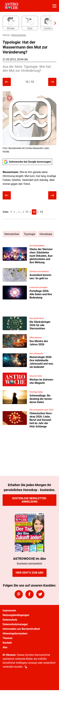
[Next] (53, 23)
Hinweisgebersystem (15, 633)
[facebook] (29, 594)
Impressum (9, 610)
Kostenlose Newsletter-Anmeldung (29, 500)
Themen (7, 638)
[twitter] (40, 594)
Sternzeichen (18, 35)
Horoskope (46, 234)
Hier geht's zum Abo (29, 572)
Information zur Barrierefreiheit (21, 628)
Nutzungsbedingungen (16, 615)
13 (41, 211)
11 (26, 211)
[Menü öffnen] (54, 6)
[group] (28, 23)
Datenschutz (10, 619)
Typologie (29, 234)
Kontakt (7, 642)
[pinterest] (19, 594)
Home (6, 35)
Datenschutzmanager (15, 624)
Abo (5, 647)
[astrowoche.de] (11, 6)
